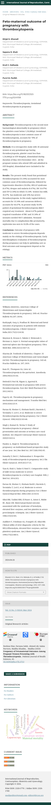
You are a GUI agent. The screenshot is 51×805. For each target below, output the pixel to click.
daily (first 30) (35, 289)
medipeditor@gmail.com (16, 795)
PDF (8, 545)
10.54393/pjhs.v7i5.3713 (13, 661)
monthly (45, 289)
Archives (14, 12)
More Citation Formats (16, 592)
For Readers (9, 691)
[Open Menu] (2, 2)
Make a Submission (15, 674)
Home (5, 12)
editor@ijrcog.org (36, 795)
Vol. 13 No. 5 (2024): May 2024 (33, 12)
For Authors (9, 695)
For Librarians (9, 698)
